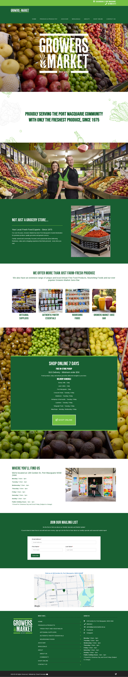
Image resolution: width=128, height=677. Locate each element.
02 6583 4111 (112, 4)
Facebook (89, 630)
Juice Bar (64, 19)
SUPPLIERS (24, 318)
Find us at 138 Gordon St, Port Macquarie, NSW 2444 (63, 573)
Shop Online (98, 19)
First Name (35, 546)
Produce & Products (46, 625)
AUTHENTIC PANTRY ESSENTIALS (50, 316)
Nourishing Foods (47, 639)
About (40, 650)
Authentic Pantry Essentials (52, 635)
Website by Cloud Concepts (37, 674)
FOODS (77, 318)
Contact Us (111, 19)
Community (44, 657)
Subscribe (35, 555)
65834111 (89, 624)
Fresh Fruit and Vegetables (51, 628)
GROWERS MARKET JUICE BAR (104, 316)
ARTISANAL (24, 315)
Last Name (68, 546)
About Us (43, 653)
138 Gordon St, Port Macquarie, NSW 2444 (99, 621)
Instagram (89, 633)
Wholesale (76, 19)
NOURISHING (77, 315)
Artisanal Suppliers (48, 632)
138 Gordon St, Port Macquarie (105, 1)
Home (34, 19)
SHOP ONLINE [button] (65, 420)
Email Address (36, 539)
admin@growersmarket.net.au (96, 627)
